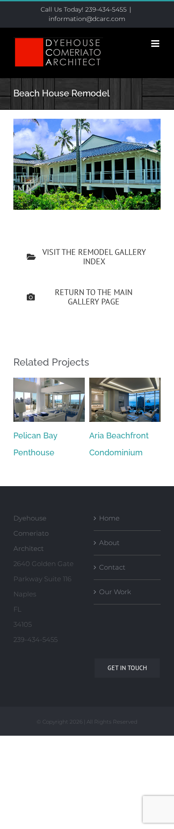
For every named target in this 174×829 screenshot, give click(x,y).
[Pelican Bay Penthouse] (49, 382)
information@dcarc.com (87, 19)
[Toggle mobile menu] (156, 43)
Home (109, 518)
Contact (112, 567)
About (109, 542)
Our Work (115, 591)
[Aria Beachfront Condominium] (125, 382)
